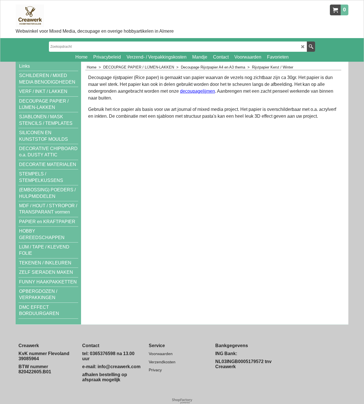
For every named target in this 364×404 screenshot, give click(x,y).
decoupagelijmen (197, 91)
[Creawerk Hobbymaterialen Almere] (80, 16)
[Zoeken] (311, 47)
